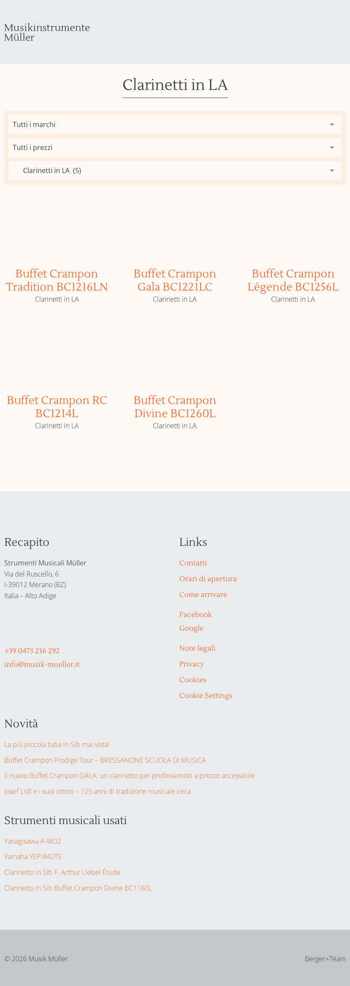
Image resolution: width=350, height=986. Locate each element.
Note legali (197, 648)
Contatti (193, 563)
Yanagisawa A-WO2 (32, 841)
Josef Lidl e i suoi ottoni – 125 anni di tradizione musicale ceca (97, 791)
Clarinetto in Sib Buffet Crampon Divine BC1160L (78, 888)
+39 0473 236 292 (32, 651)
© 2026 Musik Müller (36, 958)
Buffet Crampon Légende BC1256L (293, 280)
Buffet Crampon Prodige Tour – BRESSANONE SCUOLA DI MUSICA (105, 760)
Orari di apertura (208, 579)
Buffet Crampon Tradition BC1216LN (57, 280)
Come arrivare (203, 595)
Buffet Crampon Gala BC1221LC (175, 280)
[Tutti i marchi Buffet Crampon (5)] (175, 124)
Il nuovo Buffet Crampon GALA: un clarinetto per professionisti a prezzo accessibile (129, 775)
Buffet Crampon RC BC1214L (57, 407)
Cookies (193, 680)
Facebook (195, 615)
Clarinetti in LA (57, 299)
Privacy (191, 664)
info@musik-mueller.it (42, 664)
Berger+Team (325, 958)
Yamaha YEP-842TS (32, 856)
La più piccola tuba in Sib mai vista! (57, 744)
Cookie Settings (206, 696)
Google (191, 628)
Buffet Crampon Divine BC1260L (175, 407)
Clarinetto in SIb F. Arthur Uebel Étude (62, 872)
